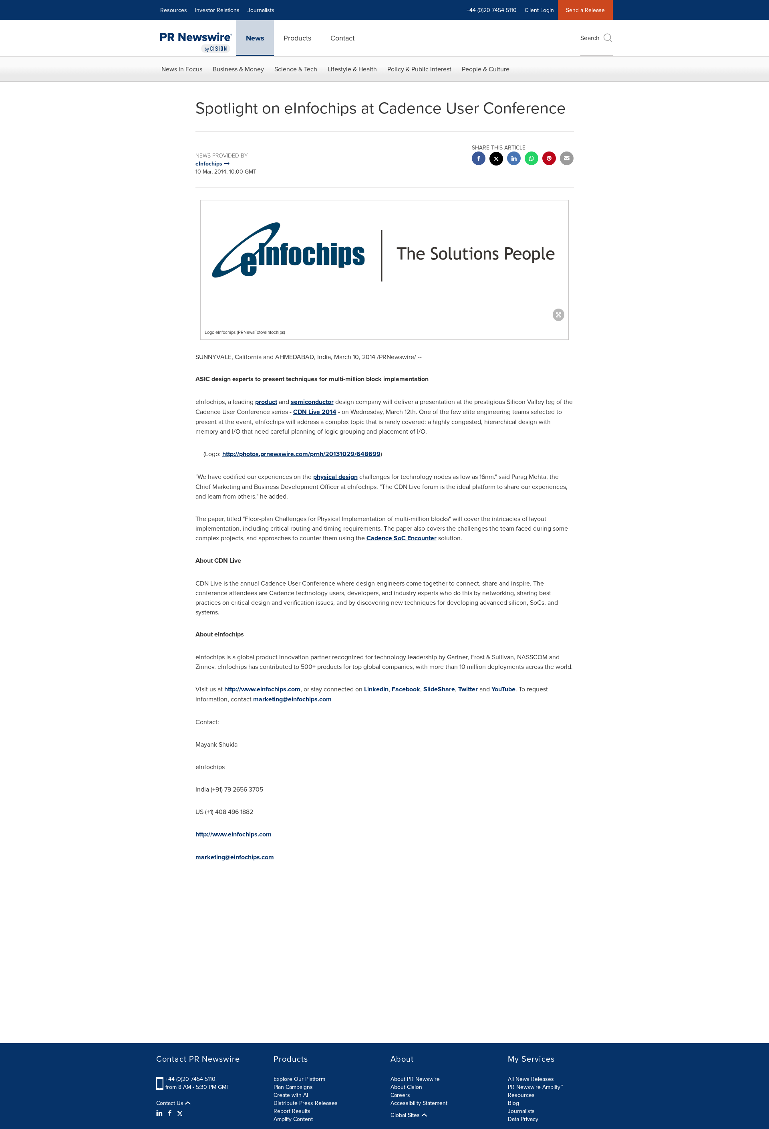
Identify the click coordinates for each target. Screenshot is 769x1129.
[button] (384, 258)
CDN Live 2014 (314, 411)
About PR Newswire (415, 1079)
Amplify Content (293, 1119)
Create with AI (291, 1095)
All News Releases (531, 1079)
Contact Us (170, 1103)
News (255, 38)
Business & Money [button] (238, 69)
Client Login (539, 10)
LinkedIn (376, 689)
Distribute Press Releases (306, 1103)
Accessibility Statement (419, 1103)
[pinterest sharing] (549, 159)
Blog (513, 1103)
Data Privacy (523, 1119)
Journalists (261, 10)
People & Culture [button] (485, 69)
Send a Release (585, 10)
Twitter (468, 689)
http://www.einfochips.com (262, 689)
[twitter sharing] (496, 160)
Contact (342, 38)
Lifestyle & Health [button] (352, 69)
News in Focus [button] (181, 69)
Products (297, 38)
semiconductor (312, 401)
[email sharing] (567, 159)
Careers (400, 1095)
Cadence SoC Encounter (401, 538)
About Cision (406, 1087)
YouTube (503, 689)
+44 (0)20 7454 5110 (190, 1079)
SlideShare (439, 689)
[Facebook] (169, 1113)
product (266, 401)
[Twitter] (180, 1113)
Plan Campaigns (293, 1087)
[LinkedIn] (160, 1113)
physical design (335, 476)
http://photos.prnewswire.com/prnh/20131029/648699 (301, 453)
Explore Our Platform (299, 1079)
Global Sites (406, 1115)
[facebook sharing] (478, 159)
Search (590, 37)
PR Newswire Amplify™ (535, 1087)
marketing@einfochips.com (292, 699)
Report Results (292, 1111)
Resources (173, 10)
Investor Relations (217, 10)
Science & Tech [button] (295, 69)
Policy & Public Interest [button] (419, 69)
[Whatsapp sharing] (531, 159)
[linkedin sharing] (514, 159)
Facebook (406, 689)
